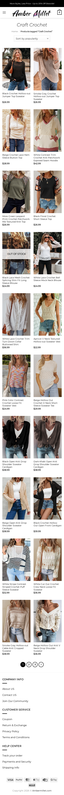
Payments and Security (16, 761)
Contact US (9, 695)
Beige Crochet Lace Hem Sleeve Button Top (16, 156)
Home (14, 31)
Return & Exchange (14, 725)
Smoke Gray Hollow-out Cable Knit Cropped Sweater (15, 648)
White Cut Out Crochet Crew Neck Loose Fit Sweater (46, 587)
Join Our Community (15, 701)
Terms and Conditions (16, 737)
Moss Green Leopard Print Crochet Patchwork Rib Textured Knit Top (16, 219)
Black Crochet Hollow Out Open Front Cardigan (48, 524)
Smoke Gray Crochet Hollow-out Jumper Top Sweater (46, 96)
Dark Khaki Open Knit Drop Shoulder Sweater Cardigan (46, 464)
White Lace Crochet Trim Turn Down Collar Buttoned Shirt (16, 342)
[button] (4, 12)
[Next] (41, 664)
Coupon (7, 719)
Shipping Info (10, 767)
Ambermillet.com (42, 790)
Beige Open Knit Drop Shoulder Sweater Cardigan (14, 526)
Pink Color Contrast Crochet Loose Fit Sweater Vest (13, 403)
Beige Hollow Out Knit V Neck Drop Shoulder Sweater (47, 648)
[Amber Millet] (31, 12)
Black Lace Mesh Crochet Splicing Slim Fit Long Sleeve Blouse (16, 280)
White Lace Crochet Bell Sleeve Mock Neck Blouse (47, 279)
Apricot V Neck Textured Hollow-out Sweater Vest (47, 340)
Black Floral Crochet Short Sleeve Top (45, 217)
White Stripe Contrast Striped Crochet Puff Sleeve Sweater (14, 587)
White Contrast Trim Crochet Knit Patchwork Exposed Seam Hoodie (47, 158)
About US (8, 688)
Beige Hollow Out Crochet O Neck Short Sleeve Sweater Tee (45, 403)
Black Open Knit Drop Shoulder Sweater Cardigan (14, 464)
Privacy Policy (10, 731)
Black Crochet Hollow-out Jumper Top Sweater (16, 95)
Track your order (12, 755)
